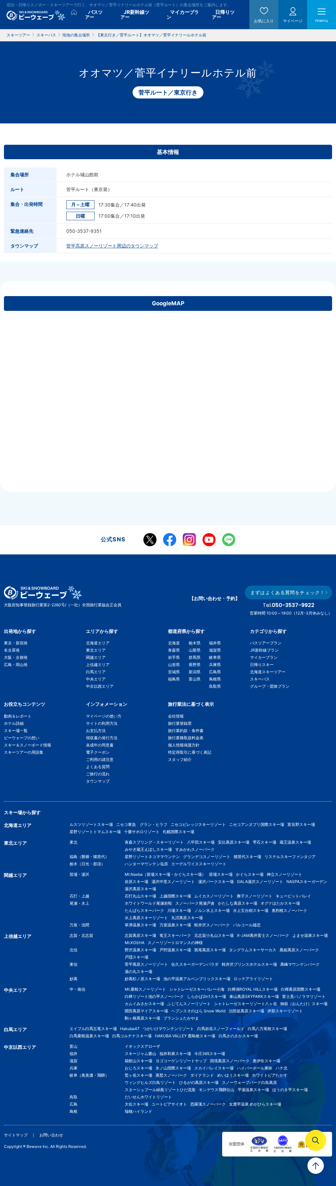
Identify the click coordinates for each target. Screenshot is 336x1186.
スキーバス (260, 679)
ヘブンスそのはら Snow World (198, 1010)
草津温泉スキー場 (140, 924)
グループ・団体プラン (269, 686)
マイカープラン (264, 657)
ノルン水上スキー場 (212, 910)
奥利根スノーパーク (289, 910)
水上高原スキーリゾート (146, 917)
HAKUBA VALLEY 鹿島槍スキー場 (185, 1035)
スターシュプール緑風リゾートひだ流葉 (160, 1089)
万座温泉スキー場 (175, 924)
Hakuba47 (129, 1028)
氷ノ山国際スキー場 (173, 1068)
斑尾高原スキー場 (210, 949)
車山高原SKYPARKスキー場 (254, 996)
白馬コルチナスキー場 (132, 1035)
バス (94, 14)
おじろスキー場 (138, 1068)
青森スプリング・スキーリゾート (154, 842)
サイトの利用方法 (101, 723)
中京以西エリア (100, 686)
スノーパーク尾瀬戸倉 (195, 903)
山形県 (174, 664)
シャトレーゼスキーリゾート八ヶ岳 (245, 1003)
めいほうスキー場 (233, 1075)
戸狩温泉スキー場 (175, 949)
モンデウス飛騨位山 (216, 1089)
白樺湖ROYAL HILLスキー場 (253, 989)
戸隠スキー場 (136, 957)
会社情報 (176, 716)
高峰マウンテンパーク (300, 964)
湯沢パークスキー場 (216, 881)
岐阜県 (215, 657)
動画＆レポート (18, 716)
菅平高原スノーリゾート (146, 964)
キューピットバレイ (293, 896)
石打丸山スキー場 (140, 896)
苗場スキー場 (221, 874)
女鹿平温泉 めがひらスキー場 (255, 1104)
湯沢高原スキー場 (140, 888)
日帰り (223, 14)
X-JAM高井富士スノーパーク (263, 935)
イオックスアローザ (142, 1046)
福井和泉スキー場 (175, 1053)
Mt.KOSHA (134, 942)
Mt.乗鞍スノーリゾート (145, 989)
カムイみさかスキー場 (144, 1003)
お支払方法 (96, 730)
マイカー (183, 14)
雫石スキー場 (264, 842)
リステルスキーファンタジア (290, 856)
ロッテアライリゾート (253, 978)
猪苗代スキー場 (247, 856)
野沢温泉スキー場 (140, 949)
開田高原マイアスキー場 (146, 1010)
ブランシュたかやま (181, 1018)
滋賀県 (215, 650)
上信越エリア (98, 664)
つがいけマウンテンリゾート (168, 1028)
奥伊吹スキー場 (268, 1060)
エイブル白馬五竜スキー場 (93, 1028)
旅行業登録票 (180, 723)
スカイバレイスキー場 (214, 1068)
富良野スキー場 (301, 824)
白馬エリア (96, 671)
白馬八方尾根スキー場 (267, 1028)
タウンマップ (98, 781)
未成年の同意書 (100, 745)
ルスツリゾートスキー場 (91, 824)
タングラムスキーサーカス (252, 949)
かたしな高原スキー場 (237, 903)
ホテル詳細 (14, 723)
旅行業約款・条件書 (185, 730)
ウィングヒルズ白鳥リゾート (150, 1082)
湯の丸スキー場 (138, 971)
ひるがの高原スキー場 (199, 1082)
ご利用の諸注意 (100, 759)
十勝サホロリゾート (141, 831)
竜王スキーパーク (175, 935)
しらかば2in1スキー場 (206, 996)
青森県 (174, 650)
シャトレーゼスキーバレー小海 (196, 989)
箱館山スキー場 (138, 1060)
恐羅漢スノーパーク (208, 1104)
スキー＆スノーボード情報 (27, 745)
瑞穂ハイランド (138, 1111)
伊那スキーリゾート (285, 1010)
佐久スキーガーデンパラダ (195, 964)
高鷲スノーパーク (171, 1075)
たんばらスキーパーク (144, 910)
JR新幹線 (134, 14)
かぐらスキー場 (249, 874)
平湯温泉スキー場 (253, 1089)
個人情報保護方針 (184, 745)
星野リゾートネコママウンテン (152, 856)
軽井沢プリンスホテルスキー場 (249, 964)
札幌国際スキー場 (178, 831)
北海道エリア (98, 642)
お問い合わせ (51, 1134)
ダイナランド (202, 1075)
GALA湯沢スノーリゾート (260, 881)
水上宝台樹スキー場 (250, 910)
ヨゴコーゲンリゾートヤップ (181, 1060)
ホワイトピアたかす (269, 1075)
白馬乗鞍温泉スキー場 (89, 1035)
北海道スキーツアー (267, 671)
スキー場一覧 (16, 730)
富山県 (194, 679)
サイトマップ (16, 1134)
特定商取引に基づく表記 (189, 752)
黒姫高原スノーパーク (299, 949)
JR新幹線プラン (264, 650)
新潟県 (194, 671)
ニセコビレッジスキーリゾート (198, 824)
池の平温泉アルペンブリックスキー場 (196, 978)
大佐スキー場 (136, 1104)
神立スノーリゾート (284, 874)
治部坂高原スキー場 (246, 1010)
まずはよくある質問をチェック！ (287, 592)
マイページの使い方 (103, 716)
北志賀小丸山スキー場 (214, 935)
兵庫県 (215, 664)
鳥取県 (215, 686)
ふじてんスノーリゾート (189, 1003)
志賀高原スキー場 (140, 935)
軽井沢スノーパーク (212, 924)
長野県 (194, 664)
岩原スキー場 (136, 881)
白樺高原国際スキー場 (300, 989)
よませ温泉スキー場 (310, 935)
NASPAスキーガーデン (306, 881)
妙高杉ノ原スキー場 (142, 978)
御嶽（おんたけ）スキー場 (303, 1003)
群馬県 (194, 657)
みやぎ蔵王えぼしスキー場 (148, 849)
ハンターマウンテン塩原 (146, 863)
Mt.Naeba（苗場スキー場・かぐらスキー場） (165, 874)
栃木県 (194, 642)
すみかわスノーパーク (195, 849)
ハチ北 (281, 1068)
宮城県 (174, 671)
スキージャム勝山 (140, 1053)
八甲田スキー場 (201, 842)
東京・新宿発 (16, 642)
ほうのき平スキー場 (290, 1089)
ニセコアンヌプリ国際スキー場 (256, 824)
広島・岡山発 (16, 664)
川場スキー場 (179, 910)
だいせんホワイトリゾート (148, 1096)
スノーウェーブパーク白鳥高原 (251, 1082)
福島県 (174, 679)
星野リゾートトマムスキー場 (95, 831)
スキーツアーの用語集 (23, 752)
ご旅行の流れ (98, 773)
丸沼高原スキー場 (187, 917)
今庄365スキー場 (209, 1053)
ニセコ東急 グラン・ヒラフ (141, 824)
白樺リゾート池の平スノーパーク (154, 996)
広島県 (215, 671)
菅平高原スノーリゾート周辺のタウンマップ (112, 245)
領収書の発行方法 (101, 737)
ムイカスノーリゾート (214, 896)
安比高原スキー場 (233, 842)
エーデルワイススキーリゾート (198, 863)
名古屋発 (12, 650)
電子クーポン (98, 752)
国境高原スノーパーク (229, 1060)
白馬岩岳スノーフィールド (220, 1028)
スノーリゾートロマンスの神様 (175, 942)
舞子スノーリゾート (254, 896)
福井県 (215, 642)
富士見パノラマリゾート (304, 996)
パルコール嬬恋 (247, 924)
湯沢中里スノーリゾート (173, 881)
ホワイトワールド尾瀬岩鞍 (148, 903)
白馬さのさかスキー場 (238, 1035)
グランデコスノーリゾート (206, 856)
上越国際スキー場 (175, 896)
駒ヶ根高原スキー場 (142, 1018)
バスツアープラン (266, 642)
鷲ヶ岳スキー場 (138, 1075)
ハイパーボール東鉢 (254, 1068)
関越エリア (96, 657)
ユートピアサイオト (169, 1104)
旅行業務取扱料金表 (185, 737)
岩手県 (174, 657)
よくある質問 (98, 766)
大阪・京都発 (16, 657)
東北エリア (96, 650)
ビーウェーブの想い (21, 737)
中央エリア (96, 679)
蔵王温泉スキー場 (295, 842)
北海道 (174, 642)
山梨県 (194, 650)
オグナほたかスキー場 (280, 903)
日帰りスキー (262, 664)
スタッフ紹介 (180, 759)
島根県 (215, 679)
